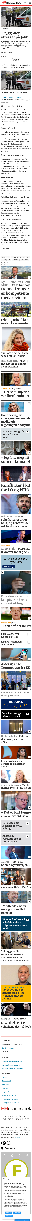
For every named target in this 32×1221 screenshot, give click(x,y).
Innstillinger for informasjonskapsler (22, 1220)
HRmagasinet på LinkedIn (10, 1099)
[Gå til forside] (11, 3)
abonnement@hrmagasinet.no (12, 1069)
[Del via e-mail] (18, 59)
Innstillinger (8, 1215)
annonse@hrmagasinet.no (11, 1065)
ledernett (6, 257)
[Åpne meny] (30, 2)
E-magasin (5, 1084)
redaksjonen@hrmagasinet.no (12, 1061)
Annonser (5, 1088)
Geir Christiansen (8, 1048)
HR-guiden (5, 1092)
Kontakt (4, 1077)
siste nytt (24, 260)
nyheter (26, 257)
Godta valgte (17, 1212)
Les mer (17, 1137)
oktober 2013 (16, 257)
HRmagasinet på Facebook (11, 1103)
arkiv (4, 260)
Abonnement (6, 1081)
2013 (9, 260)
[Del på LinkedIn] (16, 59)
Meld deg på (8, 566)
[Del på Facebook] (13, 59)
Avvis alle (8, 1212)
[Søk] (25, 3)
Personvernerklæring (9, 1095)
